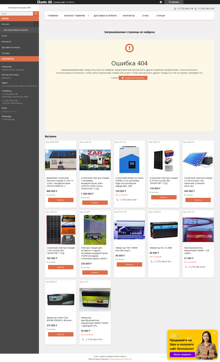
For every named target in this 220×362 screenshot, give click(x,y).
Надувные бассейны (134, 77)
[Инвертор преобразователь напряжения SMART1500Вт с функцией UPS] (95, 300)
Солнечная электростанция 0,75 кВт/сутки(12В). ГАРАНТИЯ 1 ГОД (164, 181)
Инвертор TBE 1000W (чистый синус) (126, 249)
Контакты (6, 41)
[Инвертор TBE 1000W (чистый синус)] (129, 230)
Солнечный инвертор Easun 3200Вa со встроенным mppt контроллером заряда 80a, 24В (129, 182)
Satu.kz (123, 356)
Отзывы (6, 53)
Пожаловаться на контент (121, 359)
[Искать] (36, 13)
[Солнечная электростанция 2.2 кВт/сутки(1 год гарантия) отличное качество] (198, 160)
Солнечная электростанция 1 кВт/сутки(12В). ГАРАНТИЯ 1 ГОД (61, 250)
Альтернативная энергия (16, 30)
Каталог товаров (74, 15)
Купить (60, 200)
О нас (4, 35)
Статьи (160, 15)
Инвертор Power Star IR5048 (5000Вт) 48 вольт (59, 319)
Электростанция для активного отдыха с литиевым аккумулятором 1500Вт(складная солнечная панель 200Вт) (94, 253)
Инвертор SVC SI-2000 (161, 247)
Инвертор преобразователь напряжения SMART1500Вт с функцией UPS (95, 321)
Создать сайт (59, 2)
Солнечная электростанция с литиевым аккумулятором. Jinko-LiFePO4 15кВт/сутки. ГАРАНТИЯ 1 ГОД (95, 183)
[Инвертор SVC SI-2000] (163, 230)
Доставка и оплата (11, 47)
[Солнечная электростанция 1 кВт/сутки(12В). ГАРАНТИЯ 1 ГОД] (60, 230)
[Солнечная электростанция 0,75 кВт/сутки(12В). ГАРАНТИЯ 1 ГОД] (163, 160)
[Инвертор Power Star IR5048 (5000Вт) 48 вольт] (60, 300)
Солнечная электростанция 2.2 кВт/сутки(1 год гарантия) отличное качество (198, 182)
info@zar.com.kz (9, 111)
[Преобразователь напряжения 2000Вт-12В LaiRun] (198, 230)
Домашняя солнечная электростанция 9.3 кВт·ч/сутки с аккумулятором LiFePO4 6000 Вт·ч (60, 182)
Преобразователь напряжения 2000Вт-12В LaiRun (196, 250)
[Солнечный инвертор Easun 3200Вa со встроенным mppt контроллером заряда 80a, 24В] (129, 160)
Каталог (5, 24)
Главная (53, 15)
